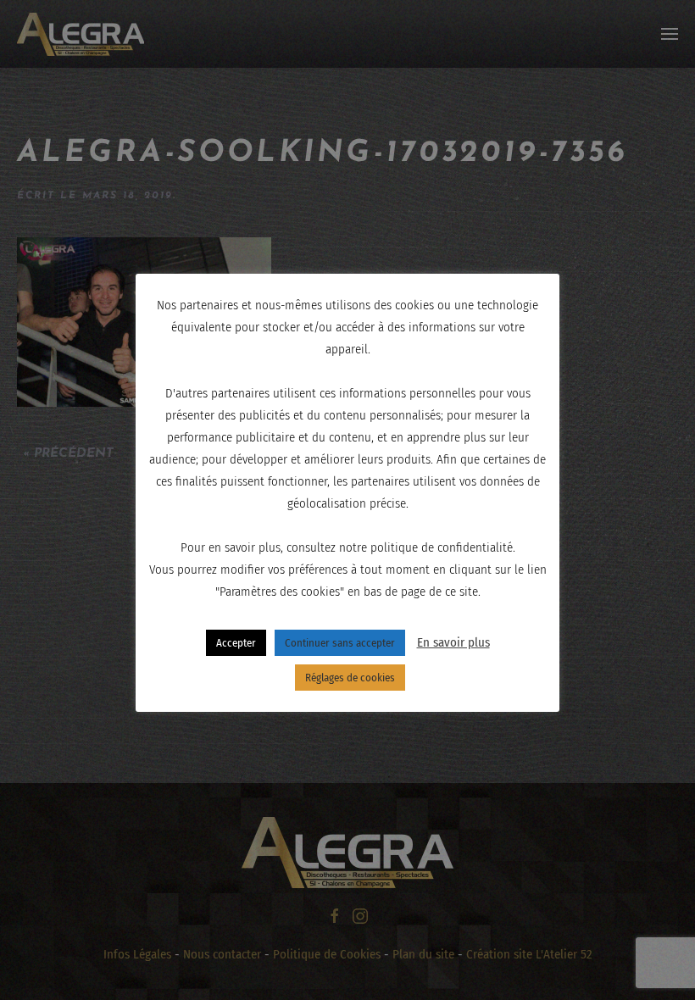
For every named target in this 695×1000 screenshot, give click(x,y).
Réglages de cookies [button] (350, 677)
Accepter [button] (236, 642)
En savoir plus (453, 642)
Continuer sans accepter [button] (340, 642)
